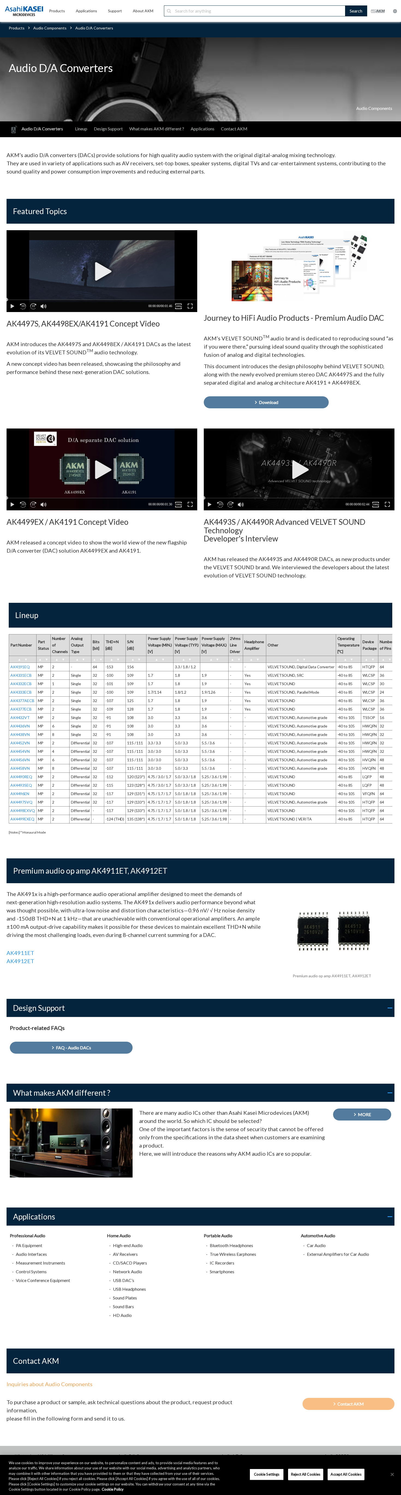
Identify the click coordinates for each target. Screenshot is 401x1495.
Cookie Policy (113, 1489)
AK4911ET (20, 952)
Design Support (108, 128)
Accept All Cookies (346, 1474)
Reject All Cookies (305, 1474)
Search (356, 10)
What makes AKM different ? (156, 128)
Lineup (81, 128)
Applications (202, 128)
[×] (392, 1475)
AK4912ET (20, 961)
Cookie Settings (267, 1474)
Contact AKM (234, 128)
